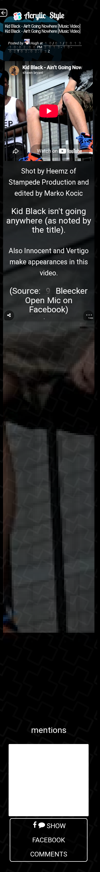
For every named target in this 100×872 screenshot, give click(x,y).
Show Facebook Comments (48, 840)
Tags (90, 318)
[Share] (9, 315)
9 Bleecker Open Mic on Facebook (56, 300)
